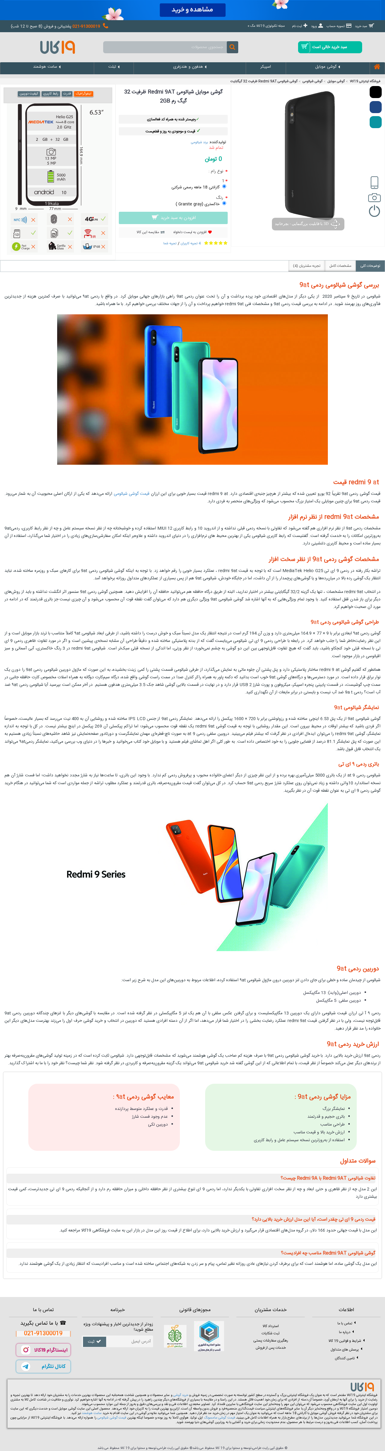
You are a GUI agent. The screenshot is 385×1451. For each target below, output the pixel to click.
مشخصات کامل (340, 266)
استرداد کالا (271, 1326)
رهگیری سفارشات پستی (270, 1340)
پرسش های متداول (345, 1350)
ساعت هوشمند (92, 1413)
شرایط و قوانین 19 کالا (344, 1341)
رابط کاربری (50, 94)
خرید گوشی (180, 1395)
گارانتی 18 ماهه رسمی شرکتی (195, 187)
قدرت (67, 94)
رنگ (220, 197)
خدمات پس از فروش (271, 1348)
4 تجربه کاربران (191, 243)
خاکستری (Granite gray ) (198, 204)
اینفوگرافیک (83, 94)
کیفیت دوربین (29, 94)
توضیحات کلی (370, 266)
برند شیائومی (199, 142)
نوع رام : (216, 171)
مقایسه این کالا (148, 232)
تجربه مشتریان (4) (306, 266)
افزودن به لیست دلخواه (190, 232)
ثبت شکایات (270, 1333)
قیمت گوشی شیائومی (132, 494)
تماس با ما (344, 1323)
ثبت (91, 1342)
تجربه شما (170, 243)
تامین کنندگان (345, 1358)
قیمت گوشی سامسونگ (219, 1418)
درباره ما (344, 1332)
